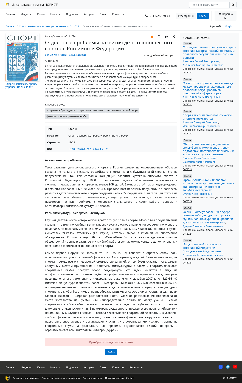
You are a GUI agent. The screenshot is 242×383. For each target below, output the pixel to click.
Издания (26, 14)
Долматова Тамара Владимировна (204, 222)
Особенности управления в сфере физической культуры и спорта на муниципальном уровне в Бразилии (208, 215)
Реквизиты (136, 367)
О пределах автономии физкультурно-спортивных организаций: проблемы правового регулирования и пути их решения (209, 52)
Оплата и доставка (92, 378)
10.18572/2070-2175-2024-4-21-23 (88, 149)
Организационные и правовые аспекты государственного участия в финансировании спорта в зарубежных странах (208, 185)
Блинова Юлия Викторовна (200, 158)
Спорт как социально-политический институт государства (208, 116)
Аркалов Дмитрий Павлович (200, 122)
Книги (41, 14)
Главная (10, 14)
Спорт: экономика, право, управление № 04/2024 (49, 26)
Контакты (118, 14)
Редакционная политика (26, 378)
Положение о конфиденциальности (61, 378)
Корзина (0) (227, 15)
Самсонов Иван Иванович (199, 161)
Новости (55, 14)
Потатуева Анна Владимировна (202, 251)
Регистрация (186, 16)
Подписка (72, 14)
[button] (152, 36)
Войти (202, 16)
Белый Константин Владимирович (66, 54)
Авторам (88, 14)
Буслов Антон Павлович (197, 193)
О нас (103, 14)
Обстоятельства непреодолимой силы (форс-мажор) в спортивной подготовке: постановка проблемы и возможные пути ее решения (208, 149)
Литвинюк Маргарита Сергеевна (203, 65)
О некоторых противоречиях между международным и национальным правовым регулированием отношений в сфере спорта (208, 88)
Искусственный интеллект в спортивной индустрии (202, 246)
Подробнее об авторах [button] (160, 55)
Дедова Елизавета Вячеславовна (203, 226)
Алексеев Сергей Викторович (201, 61)
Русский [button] (215, 26)
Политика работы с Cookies (119, 378)
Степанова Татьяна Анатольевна (203, 255)
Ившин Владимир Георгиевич (201, 126)
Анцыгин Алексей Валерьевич (201, 97)
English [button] (229, 26)
